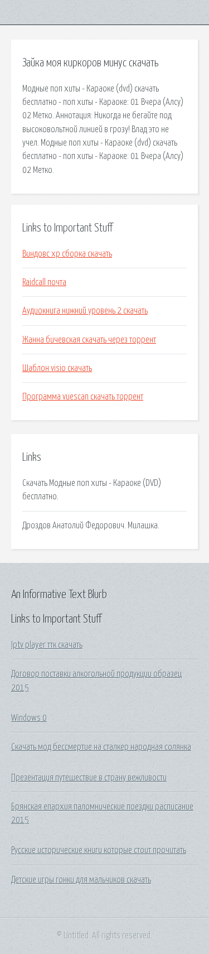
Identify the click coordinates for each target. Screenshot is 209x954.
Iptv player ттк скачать (46, 644)
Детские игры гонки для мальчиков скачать (81, 879)
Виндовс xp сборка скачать (67, 253)
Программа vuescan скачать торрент (82, 396)
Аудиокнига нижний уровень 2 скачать (85, 310)
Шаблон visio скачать (57, 368)
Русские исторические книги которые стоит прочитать (98, 850)
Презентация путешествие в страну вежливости (89, 777)
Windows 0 (29, 718)
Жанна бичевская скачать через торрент (89, 339)
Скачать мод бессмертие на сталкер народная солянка (101, 747)
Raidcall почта (44, 282)
